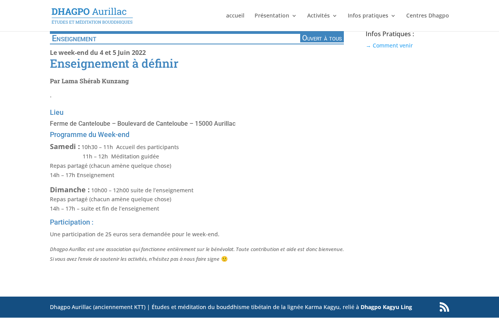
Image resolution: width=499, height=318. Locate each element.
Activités (318, 16)
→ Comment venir (389, 45)
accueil (235, 16)
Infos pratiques (368, 16)
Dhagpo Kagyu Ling (386, 307)
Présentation (272, 16)
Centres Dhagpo (427, 16)
